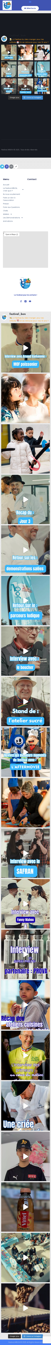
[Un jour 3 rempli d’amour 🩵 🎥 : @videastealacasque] (9, 69)
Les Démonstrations (11, 217)
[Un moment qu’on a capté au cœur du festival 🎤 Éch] (25, 903)
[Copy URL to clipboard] (16, 166)
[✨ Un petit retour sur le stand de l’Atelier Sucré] (25, 86)
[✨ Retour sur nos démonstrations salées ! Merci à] (25, 69)
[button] (30, 2)
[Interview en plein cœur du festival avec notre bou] (9, 86)
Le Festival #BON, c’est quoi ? (10, 189)
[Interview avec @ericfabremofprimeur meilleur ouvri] (25, 1055)
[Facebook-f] (21, 301)
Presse (6, 204)
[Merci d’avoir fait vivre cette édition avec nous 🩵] (42, 86)
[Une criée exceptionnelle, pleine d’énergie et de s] (25, 1106)
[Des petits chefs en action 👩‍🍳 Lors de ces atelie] (25, 1005)
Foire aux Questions (11, 207)
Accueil (6, 184)
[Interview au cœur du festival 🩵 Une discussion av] (25, 853)
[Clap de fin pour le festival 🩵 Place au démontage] (25, 1156)
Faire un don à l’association (9, 198)
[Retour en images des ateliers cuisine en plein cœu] (25, 802)
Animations (8, 221)
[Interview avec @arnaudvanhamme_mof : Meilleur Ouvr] (9, 52)
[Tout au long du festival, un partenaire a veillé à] (25, 1207)
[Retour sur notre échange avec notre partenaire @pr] (25, 954)
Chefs (5, 210)
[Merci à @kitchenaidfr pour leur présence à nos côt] (25, 1308)
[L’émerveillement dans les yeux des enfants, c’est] (25, 52)
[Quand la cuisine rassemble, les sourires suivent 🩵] (42, 52)
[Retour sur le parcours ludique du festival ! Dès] (42, 69)
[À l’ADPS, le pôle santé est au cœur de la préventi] (25, 1257)
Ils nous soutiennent (11, 194)
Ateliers (6, 214)
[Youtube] (30, 301)
